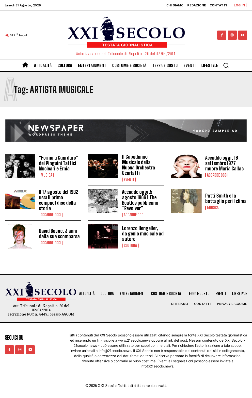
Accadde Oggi (217, 175)
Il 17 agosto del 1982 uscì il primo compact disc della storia (58, 200)
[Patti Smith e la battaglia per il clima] (186, 201)
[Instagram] (232, 35)
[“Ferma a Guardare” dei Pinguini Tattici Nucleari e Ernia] (20, 166)
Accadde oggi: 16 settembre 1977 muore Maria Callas (224, 163)
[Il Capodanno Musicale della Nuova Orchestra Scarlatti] (103, 166)
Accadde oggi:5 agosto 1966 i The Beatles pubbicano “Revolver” (140, 200)
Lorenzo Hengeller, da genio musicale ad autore (143, 233)
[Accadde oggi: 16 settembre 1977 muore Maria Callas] (186, 166)
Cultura (130, 246)
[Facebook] (221, 35)
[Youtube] (242, 35)
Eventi (129, 180)
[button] (226, 65)
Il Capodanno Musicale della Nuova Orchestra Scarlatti (138, 165)
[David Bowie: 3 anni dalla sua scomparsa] (20, 236)
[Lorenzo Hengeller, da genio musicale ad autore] (103, 236)
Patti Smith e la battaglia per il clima (226, 198)
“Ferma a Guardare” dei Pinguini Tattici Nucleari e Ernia (58, 163)
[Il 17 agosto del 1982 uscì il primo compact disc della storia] (20, 201)
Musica (46, 175)
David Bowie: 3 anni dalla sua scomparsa (59, 233)
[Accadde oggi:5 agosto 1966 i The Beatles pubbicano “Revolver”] (103, 201)
